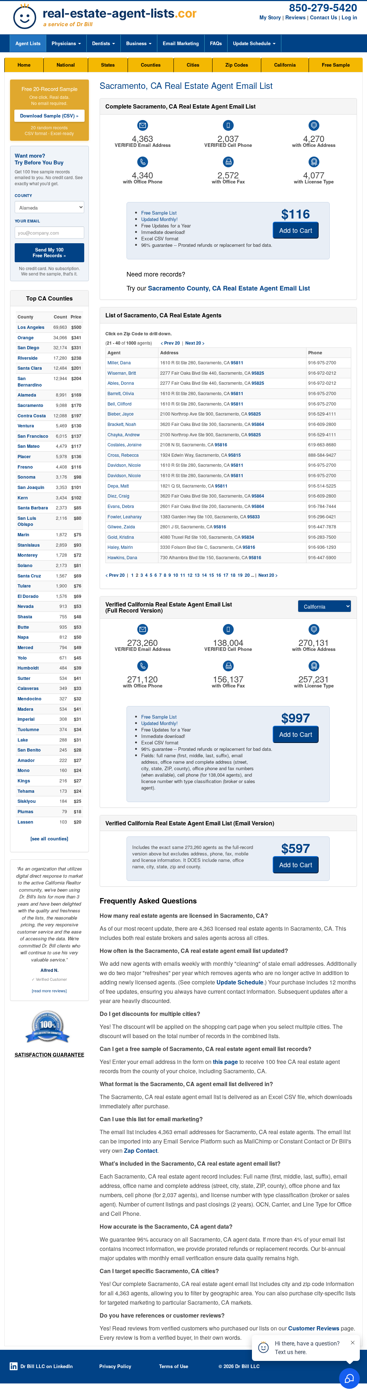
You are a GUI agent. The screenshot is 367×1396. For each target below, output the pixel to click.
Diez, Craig (118, 496)
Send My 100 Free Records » (49, 252)
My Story (270, 17)
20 (247, 575)
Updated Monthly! (159, 219)
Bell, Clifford (120, 403)
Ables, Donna (121, 383)
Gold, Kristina (121, 537)
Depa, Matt (118, 486)
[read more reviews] (49, 990)
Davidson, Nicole (124, 465)
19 (240, 575)
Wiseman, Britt (122, 373)
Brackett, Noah (122, 424)
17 (225, 575)
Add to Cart (295, 230)
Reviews (295, 17)
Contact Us (323, 17)
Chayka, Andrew (124, 434)
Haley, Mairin (120, 547)
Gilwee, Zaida (121, 526)
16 (218, 575)
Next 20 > (268, 575)
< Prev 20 (115, 575)
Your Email (27, 221)
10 (175, 575)
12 (189, 575)
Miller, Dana (119, 362)
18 (232, 575)
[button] (66, 43)
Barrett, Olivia (121, 393)
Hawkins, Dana (122, 557)
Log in (349, 17)
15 (211, 575)
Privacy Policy (115, 1366)
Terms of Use (173, 1366)
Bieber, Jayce (121, 414)
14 (204, 575)
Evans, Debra (121, 506)
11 (182, 575)
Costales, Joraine (125, 444)
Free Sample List (159, 212)
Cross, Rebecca (123, 455)
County (23, 195)
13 (197, 575)
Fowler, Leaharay (125, 516)
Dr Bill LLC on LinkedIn (46, 1366)
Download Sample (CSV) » (49, 115)
